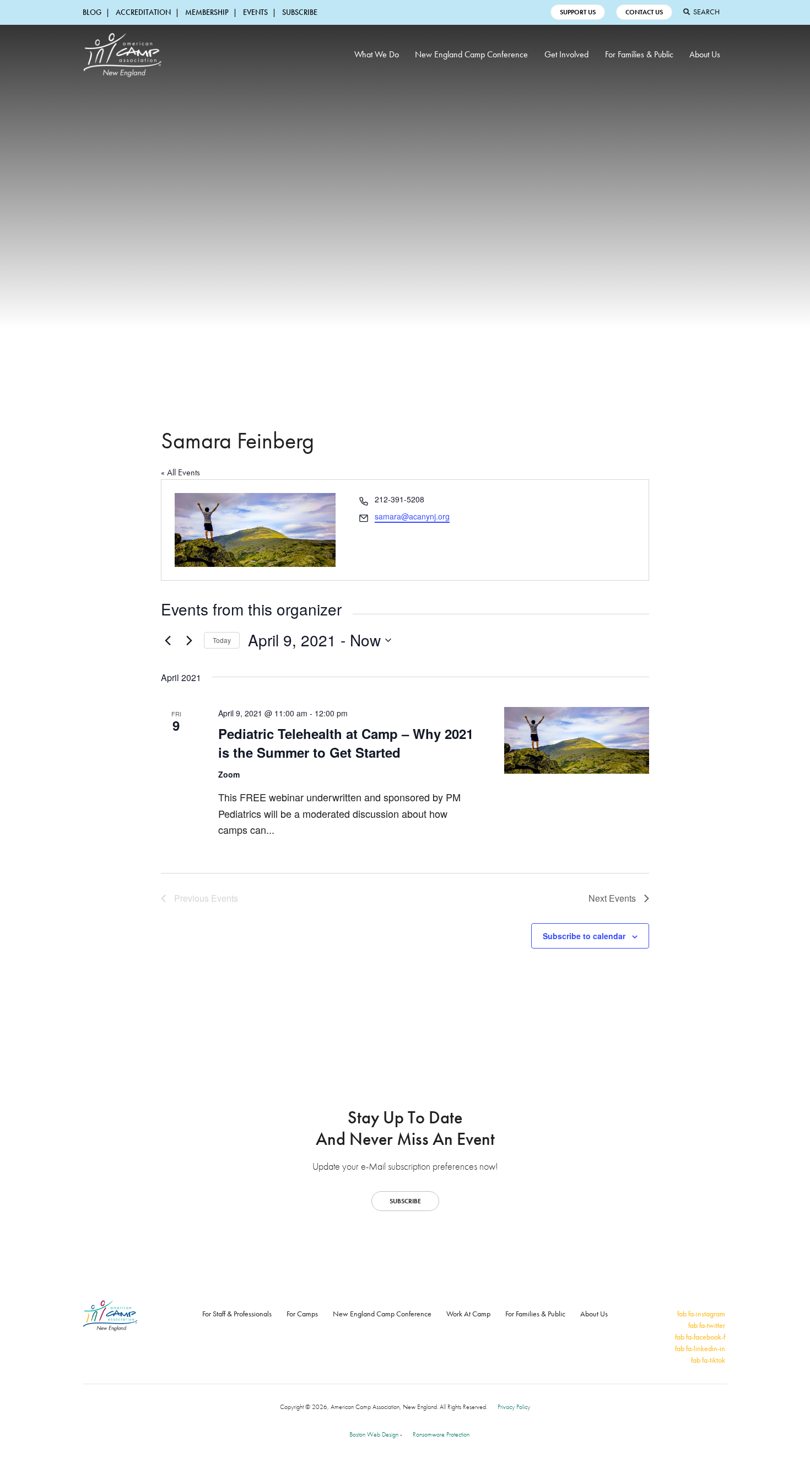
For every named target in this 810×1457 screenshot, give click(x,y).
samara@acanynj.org (412, 516)
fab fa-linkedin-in (700, 1348)
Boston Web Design (373, 1434)
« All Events (180, 472)
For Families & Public (639, 54)
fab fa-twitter (706, 1325)
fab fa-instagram (701, 1314)
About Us (704, 54)
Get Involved (566, 54)
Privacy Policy (514, 1406)
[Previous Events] (167, 640)
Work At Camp (468, 1314)
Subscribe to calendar (584, 935)
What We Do (376, 54)
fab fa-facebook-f (700, 1337)
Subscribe (299, 12)
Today (222, 640)
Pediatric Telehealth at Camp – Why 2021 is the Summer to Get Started (345, 743)
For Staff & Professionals (237, 1314)
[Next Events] (189, 640)
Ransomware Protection (441, 1434)
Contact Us (644, 12)
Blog (92, 12)
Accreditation (143, 12)
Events (255, 12)
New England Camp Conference (471, 54)
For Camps (302, 1314)
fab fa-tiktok (708, 1360)
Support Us (578, 12)
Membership (207, 12)
